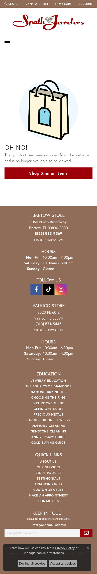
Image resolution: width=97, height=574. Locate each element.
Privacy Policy (65, 548)
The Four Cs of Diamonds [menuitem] (48, 386)
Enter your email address (48, 525)
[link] (85, 4)
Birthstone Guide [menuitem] (48, 403)
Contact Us (48, 501)
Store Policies (48, 473)
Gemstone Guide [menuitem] (48, 409)
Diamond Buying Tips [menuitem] (48, 392)
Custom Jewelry (48, 489)
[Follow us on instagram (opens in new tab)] (61, 289)
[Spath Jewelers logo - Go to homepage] (48, 22)
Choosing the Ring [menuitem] (48, 397)
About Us (48, 461)
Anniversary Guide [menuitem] (48, 437)
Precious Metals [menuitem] (48, 414)
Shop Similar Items (48, 173)
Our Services (48, 467)
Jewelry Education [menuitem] (48, 380)
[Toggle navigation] (7, 43)
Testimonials (48, 478)
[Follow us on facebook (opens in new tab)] (36, 289)
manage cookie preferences (44, 553)
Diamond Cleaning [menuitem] (48, 425)
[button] (12, 4)
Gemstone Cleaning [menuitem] (49, 431)
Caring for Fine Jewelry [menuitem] (48, 420)
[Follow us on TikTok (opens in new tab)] (48, 289)
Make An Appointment (48, 495)
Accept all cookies (63, 563)
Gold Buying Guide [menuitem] (48, 442)
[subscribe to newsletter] (86, 533)
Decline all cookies (32, 563)
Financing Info (48, 484)
